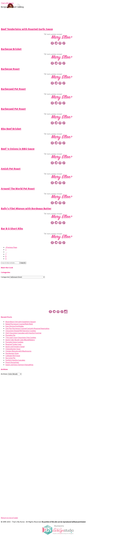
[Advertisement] (58, 17)
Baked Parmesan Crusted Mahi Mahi (19, 324)
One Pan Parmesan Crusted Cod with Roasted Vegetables (27, 328)
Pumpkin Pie (10, 335)
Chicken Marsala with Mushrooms (18, 351)
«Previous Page (11, 247)
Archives (4, 374)
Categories (5, 277)
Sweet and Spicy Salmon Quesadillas (19, 364)
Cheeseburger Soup (12, 349)
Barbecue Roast (10, 69)
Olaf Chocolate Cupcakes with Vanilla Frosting (23, 333)
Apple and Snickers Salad (14, 346)
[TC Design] (58, 534)
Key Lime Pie (10, 358)
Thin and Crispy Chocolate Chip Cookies (20, 337)
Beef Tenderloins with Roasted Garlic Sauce (27, 29)
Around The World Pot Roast (18, 188)
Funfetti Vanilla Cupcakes (15, 360)
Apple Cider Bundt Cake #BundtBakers (20, 340)
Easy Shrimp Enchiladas (14, 326)
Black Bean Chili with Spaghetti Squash (20, 321)
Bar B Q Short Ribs (12, 228)
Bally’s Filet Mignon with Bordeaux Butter (26, 208)
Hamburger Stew (12, 353)
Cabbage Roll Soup (12, 355)
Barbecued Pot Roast (13, 89)
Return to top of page (9, 518)
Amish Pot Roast (11, 168)
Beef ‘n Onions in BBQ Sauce (17, 148)
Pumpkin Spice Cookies (14, 342)
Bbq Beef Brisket (11, 128)
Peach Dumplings (12, 362)
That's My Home (7, 3)
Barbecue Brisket (11, 49)
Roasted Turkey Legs (13, 344)
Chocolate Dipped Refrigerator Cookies (20, 331)
